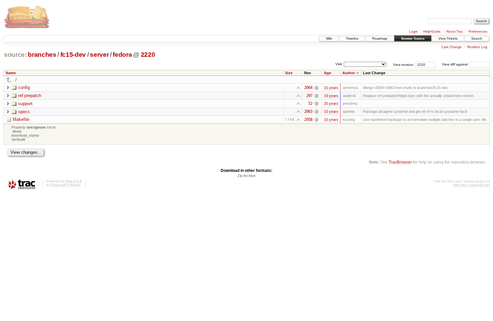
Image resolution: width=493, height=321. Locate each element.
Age (327, 73)
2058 (308, 119)
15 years (331, 88)
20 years (331, 103)
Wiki (329, 38)
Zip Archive (246, 176)
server (99, 54)
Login (413, 31)
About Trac (454, 31)
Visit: (339, 64)
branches (42, 54)
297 (309, 95)
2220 (148, 54)
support (25, 103)
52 (310, 103)
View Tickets (447, 38)
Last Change (452, 47)
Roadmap (379, 38)
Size (288, 73)
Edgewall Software (65, 185)
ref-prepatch (29, 95)
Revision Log (477, 47)
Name (11, 73)
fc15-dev (73, 54)
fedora (122, 54)
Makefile (21, 119)
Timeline (352, 38)
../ (15, 79)
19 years (331, 96)
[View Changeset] (316, 87)
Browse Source (413, 38)
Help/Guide (432, 31)
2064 (308, 87)
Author (348, 73)
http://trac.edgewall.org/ (471, 185)
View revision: (403, 64)
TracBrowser (400, 162)
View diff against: (456, 64)
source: (15, 54)
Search (476, 38)
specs (24, 111)
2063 (308, 111)
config (24, 87)
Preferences (478, 31)
